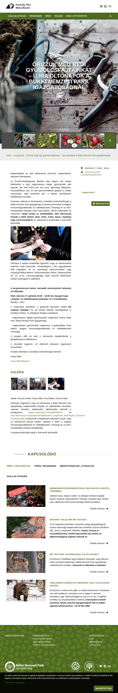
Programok (35, 16)
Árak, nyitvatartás (76, 16)
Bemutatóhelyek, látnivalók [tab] (77, 466)
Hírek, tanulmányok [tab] (18, 466)
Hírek (48, 16)
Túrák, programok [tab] (45, 466)
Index (9, 155)
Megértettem (103, 688)
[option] (24, 140)
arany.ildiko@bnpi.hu (20, 361)
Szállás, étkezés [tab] (17, 476)
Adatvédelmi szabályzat (14, 683)
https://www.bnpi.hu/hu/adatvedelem (46, 412)
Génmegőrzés (88, 192)
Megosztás (102, 203)
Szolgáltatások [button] (17, 16)
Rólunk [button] (59, 16)
